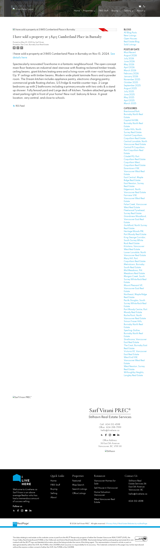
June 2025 (129, 95)
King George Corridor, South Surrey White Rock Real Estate (135, 240)
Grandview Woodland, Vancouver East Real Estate (135, 219)
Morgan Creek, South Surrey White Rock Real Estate (135, 279)
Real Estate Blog (131, 42)
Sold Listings (130, 45)
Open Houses (130, 39)
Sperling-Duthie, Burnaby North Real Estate (133, 333)
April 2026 (129, 67)
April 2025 (129, 101)
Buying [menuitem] (115, 11)
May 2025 (129, 97)
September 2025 (132, 86)
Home (53, 481)
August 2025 (130, 88)
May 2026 (129, 65)
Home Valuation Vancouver (102, 493)
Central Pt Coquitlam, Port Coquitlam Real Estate (134, 150)
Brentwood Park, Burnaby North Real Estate (133, 114)
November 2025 (132, 80)
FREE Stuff (55, 485)
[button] (102, 435)
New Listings (130, 36)
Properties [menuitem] (88, 11)
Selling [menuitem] (127, 11)
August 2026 (130, 56)
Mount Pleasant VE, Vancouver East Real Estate (134, 288)
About (53, 497)
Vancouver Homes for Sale (105, 482)
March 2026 (130, 71)
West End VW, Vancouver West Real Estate (134, 360)
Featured (76, 481)
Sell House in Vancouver (106, 488)
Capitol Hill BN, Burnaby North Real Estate (133, 123)
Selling (53, 493)
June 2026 (129, 61)
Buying (53, 489)
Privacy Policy (112, 523)
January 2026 (131, 76)
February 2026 (131, 74)
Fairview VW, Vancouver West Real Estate (134, 198)
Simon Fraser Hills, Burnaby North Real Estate (133, 324)
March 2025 (130, 103)
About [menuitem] (140, 11)
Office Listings (79, 493)
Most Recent (130, 52)
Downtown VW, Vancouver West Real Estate (134, 171)
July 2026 (129, 59)
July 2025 (129, 91)
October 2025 (131, 82)
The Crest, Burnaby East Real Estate (34, 44)
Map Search (78, 485)
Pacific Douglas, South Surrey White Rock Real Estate (135, 303)
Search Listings (79, 489)
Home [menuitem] (77, 11)
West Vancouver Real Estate (104, 500)
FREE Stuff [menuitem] (103, 11)
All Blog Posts (130, 33)
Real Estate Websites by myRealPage (133, 523)
